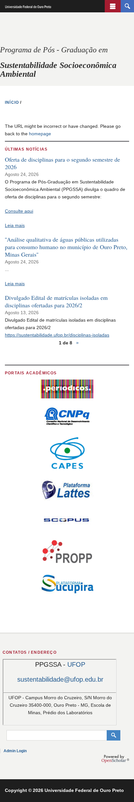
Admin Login (15, 751)
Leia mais (15, 225)
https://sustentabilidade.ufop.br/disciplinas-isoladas (57, 335)
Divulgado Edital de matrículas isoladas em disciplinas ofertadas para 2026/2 (56, 301)
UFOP (76, 664)
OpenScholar (115, 759)
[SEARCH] (127, 6)
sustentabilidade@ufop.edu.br (60, 679)
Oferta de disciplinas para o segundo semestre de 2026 (62, 163)
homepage (40, 133)
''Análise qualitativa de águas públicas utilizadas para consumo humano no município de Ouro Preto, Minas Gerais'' (66, 246)
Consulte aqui (19, 211)
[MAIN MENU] (113, 6)
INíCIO (12, 102)
